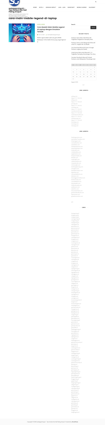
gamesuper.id (75, 254)
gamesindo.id (74, 230)
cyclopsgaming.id (75, 359)
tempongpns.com (76, 141)
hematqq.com (75, 122)
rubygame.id (74, 276)
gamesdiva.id (74, 232)
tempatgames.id (75, 292)
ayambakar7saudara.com (78, 139)
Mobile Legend (82, 7)
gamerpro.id (74, 368)
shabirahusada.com (76, 185)
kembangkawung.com (77, 167)
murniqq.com (75, 124)
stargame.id (74, 267)
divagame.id (74, 263)
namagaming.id (75, 219)
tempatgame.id (75, 305)
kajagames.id (74, 351)
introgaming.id (75, 290)
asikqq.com (74, 96)
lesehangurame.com (76, 137)
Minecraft (71, 7)
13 (83, 72)
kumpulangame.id (76, 303)
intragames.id (75, 289)
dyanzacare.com (75, 194)
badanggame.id (75, 340)
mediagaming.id (75, 353)
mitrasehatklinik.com (76, 174)
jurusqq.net (74, 103)
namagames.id (75, 244)
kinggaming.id (75, 379)
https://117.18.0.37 (76, 116)
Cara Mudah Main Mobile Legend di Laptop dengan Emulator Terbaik (50, 29)
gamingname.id (75, 373)
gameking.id (74, 405)
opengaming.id (75, 268)
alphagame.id (74, 336)
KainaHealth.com (75, 183)
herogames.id (75, 235)
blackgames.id (75, 313)
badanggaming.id (75, 329)
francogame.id (75, 331)
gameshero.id (75, 226)
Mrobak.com (74, 157)
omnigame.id (74, 298)
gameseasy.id (74, 390)
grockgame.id (74, 279)
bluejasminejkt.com (76, 155)
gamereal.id (74, 322)
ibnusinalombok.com (77, 190)
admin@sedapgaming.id (53, 34)
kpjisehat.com (75, 172)
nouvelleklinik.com (76, 181)
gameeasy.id (74, 403)
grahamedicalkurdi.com (77, 192)
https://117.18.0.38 (76, 113)
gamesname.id (75, 394)
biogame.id (74, 302)
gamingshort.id (75, 318)
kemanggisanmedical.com (78, 178)
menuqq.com (74, 125)
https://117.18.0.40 (76, 120)
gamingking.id (75, 375)
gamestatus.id (75, 406)
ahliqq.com (74, 100)
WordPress (75, 422)
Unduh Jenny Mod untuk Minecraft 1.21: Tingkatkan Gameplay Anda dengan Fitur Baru (83, 53)
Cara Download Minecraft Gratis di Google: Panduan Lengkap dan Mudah (82, 48)
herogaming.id (75, 213)
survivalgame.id (75, 281)
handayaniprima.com (77, 146)
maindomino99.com (76, 111)
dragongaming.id (75, 383)
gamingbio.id (74, 285)
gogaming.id (74, 381)
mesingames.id (75, 237)
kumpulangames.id (76, 300)
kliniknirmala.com (76, 179)
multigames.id (75, 399)
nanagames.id (75, 357)
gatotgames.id (75, 311)
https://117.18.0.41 (76, 109)
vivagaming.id (75, 221)
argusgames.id (75, 272)
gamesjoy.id (74, 344)
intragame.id (74, 296)
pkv (72, 202)
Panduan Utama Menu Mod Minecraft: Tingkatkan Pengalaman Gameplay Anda (82, 38)
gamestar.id (74, 255)
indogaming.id (75, 217)
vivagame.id (74, 261)
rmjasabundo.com (76, 163)
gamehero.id (74, 250)
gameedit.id (74, 327)
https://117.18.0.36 (76, 98)
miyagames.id (75, 309)
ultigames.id (74, 397)
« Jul (83, 85)
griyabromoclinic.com (77, 196)
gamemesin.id (75, 248)
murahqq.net (74, 107)
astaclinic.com (75, 189)
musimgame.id (75, 257)
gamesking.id (74, 392)
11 (76, 72)
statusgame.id (75, 224)
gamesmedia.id (75, 349)
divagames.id (74, 239)
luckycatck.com (75, 150)
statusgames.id (75, 401)
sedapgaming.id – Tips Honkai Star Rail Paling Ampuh (18, 10)
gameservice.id (75, 324)
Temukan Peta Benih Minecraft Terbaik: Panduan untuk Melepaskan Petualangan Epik (83, 58)
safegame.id (74, 283)
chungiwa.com (75, 168)
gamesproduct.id (75, 307)
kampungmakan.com (77, 148)
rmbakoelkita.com (76, 152)
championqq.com (76, 118)
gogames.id (74, 395)
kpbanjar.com (75, 176)
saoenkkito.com (75, 144)
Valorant (92, 7)
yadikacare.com (75, 187)
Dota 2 (41, 7)
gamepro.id (74, 408)
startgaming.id (75, 222)
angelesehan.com (76, 154)
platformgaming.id (76, 377)
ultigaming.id (74, 384)
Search (73, 24)
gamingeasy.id (75, 370)
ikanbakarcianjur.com (77, 170)
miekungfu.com (75, 159)
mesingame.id (75, 259)
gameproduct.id (75, 325)
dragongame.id (75, 412)
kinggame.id (74, 410)
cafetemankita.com (76, 161)
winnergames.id (75, 270)
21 (87, 74)
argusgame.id (74, 278)
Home (35, 7)
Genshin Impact (51, 7)
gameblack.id (74, 333)
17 (73, 74)
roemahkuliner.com (76, 143)
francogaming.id (75, 320)
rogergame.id (74, 335)
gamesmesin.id (75, 228)
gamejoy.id (74, 364)
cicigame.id (74, 338)
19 (80, 74)
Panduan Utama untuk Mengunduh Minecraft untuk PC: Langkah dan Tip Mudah (83, 43)
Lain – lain (61, 7)
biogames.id (74, 287)
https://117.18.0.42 (76, 105)
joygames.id (74, 346)
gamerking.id (74, 366)
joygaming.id (74, 355)
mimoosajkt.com (75, 165)
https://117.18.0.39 (76, 102)
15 (91, 72)
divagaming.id (75, 215)
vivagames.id (74, 241)
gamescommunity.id (76, 342)
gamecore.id (74, 246)
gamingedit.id (75, 316)
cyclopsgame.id (75, 360)
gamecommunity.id (76, 362)
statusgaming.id (75, 388)
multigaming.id (75, 386)
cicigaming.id (74, 314)
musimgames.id (75, 243)
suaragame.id (74, 294)
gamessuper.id (75, 233)
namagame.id (75, 265)
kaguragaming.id (75, 371)
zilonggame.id (75, 274)
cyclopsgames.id (75, 348)
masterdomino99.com (77, 114)
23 (94, 74)
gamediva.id (74, 252)
